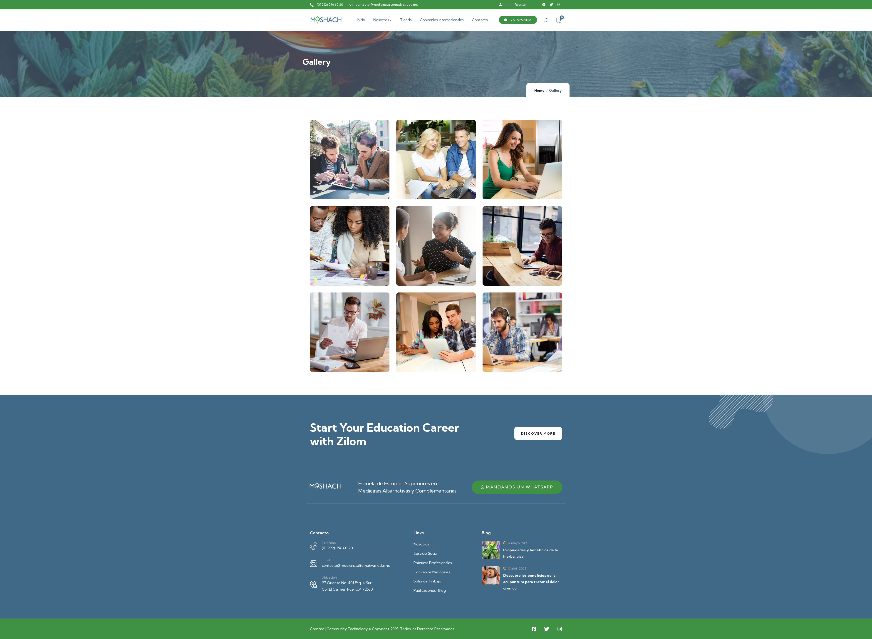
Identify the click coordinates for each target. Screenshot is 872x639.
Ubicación (329, 577)
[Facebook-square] (533, 629)
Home (539, 90)
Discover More (538, 433)
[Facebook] (544, 4)
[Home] (326, 19)
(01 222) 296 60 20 (337, 548)
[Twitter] (551, 4)
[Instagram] (559, 4)
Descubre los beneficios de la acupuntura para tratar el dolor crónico (531, 581)
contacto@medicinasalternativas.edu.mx (356, 565)
